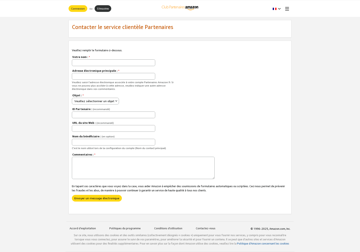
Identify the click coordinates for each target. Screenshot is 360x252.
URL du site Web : (93, 122)
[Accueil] (180, 8)
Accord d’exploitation (83, 228)
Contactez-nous (205, 228)
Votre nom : (81, 57)
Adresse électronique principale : (95, 70)
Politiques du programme (125, 228)
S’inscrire (103, 8)
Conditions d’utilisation (168, 228)
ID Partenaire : (91, 109)
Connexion (78, 8)
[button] (276, 8)
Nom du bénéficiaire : (93, 136)
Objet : (78, 95)
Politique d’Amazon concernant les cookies (263, 243)
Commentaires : (83, 154)
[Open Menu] (286, 8)
